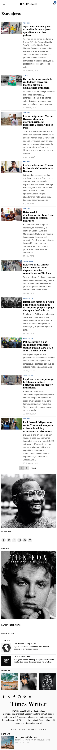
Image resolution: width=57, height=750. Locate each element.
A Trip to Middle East (26, 737)
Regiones (27, 23)
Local (25, 75)
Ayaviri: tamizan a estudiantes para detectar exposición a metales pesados (31, 648)
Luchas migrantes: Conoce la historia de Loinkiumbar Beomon (38, 168)
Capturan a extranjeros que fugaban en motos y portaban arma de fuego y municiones (39, 383)
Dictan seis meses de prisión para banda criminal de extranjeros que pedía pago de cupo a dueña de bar (38, 306)
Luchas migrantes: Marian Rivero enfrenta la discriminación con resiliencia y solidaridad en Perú (38, 122)
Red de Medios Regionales (25, 644)
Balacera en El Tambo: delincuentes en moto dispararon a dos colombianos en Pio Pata (37, 269)
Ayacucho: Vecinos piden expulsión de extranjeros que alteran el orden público (37, 31)
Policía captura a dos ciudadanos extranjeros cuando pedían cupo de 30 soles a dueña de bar (38, 346)
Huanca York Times (22, 657)
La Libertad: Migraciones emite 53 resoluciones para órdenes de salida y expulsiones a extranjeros (38, 426)
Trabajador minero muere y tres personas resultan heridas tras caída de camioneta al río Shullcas (34, 661)
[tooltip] (3, 540)
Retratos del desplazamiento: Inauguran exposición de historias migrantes (38, 216)
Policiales (28, 261)
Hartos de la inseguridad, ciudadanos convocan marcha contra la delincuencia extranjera (37, 83)
